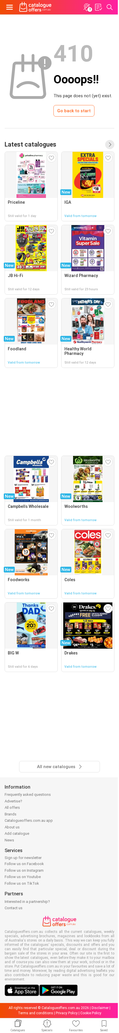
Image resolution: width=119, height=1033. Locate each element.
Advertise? (13, 801)
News (9, 840)
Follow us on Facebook (24, 864)
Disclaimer (100, 1008)
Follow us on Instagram (24, 870)
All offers (12, 807)
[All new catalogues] (109, 144)
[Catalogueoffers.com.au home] (35, 7)
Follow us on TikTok (22, 883)
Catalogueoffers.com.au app (29, 820)
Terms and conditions (35, 1013)
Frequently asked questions (28, 794)
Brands (10, 814)
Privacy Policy (67, 1013)
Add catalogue (17, 833)
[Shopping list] (98, 7)
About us (12, 827)
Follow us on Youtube (23, 877)
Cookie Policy (90, 1013)
